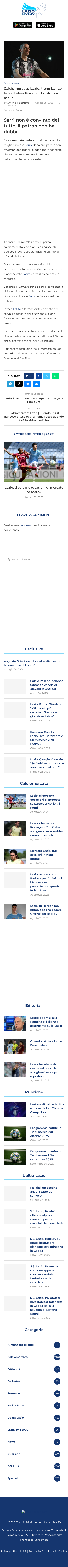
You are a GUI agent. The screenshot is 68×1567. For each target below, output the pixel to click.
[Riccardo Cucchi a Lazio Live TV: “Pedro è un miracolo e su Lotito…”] (15, 737)
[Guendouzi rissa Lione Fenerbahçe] (15, 1046)
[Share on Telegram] (10, 384)
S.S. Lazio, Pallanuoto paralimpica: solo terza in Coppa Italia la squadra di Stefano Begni (46, 1306)
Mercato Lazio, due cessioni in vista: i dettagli (43, 854)
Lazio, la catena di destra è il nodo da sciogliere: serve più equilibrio (44, 1070)
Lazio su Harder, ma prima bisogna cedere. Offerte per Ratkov (46, 910)
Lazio (28, 145)
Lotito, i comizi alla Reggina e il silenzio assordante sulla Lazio (46, 1021)
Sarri (32, 296)
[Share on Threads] (19, 384)
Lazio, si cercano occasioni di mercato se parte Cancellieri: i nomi (45, 801)
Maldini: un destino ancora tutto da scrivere (43, 1191)
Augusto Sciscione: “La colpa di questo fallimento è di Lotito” (32, 663)
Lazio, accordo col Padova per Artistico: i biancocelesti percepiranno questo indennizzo (46, 882)
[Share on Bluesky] (27, 384)
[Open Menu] (62, 10)
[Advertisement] (34, 200)
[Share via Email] (36, 384)
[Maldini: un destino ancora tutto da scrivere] (15, 1193)
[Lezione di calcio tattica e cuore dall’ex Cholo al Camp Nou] (15, 1109)
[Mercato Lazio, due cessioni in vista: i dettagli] (15, 856)
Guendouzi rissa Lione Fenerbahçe (46, 1043)
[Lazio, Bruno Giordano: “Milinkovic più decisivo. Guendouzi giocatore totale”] (15, 710)
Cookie (62, 1551)
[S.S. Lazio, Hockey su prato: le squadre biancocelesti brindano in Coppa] (15, 1244)
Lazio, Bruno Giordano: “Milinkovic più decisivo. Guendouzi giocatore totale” (46, 710)
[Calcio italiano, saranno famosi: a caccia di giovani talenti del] (15, 686)
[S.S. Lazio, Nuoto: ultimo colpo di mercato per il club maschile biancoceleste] (15, 1216)
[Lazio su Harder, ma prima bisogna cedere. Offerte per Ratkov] (15, 911)
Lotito (27, 274)
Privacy (6, 1551)
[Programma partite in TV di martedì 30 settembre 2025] (15, 1157)
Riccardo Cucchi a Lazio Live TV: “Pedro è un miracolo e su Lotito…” (46, 738)
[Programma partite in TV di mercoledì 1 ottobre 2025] (15, 1133)
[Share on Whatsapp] (55, 376)
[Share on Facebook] (39, 376)
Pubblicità (19, 1551)
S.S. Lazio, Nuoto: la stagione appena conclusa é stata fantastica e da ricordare (44, 1274)
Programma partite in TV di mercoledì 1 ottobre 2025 (45, 1132)
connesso (26, 525)
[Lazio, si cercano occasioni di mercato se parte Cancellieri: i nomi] (34, 462)
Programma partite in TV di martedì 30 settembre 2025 (45, 1155)
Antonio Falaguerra (18, 102)
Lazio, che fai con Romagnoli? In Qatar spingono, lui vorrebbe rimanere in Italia (46, 829)
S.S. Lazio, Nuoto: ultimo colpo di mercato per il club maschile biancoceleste (47, 1217)
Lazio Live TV (52, 1522)
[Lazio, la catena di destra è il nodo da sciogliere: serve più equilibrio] (15, 1069)
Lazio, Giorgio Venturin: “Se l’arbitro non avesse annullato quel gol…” (47, 763)
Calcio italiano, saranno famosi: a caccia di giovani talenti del (46, 685)
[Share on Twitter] (46, 376)
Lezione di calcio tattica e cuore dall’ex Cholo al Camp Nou (47, 1108)
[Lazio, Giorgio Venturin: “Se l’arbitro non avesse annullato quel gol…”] (15, 765)
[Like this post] (30, 376)
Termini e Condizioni (42, 1551)
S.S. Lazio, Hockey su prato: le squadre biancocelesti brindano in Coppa (46, 1244)
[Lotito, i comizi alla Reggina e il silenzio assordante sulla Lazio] (15, 1023)
